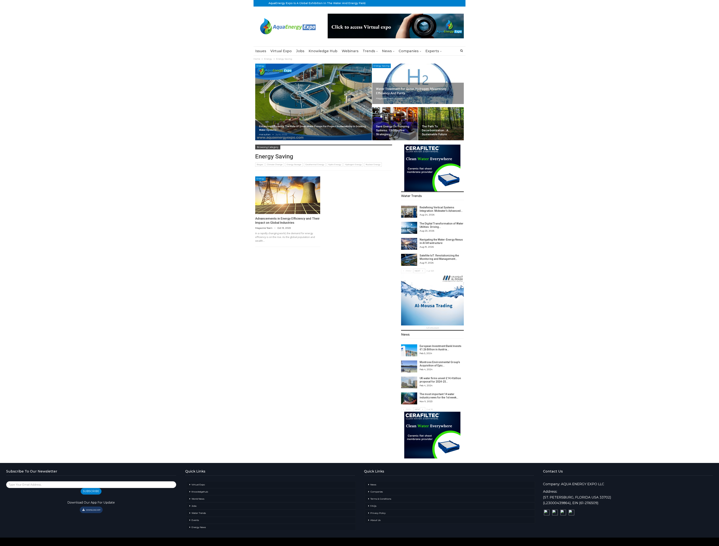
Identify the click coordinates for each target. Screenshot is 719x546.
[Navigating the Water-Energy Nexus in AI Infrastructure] (409, 244)
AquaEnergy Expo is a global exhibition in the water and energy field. (317, 3)
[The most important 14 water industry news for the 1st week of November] (409, 398)
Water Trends (199, 513)
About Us (375, 520)
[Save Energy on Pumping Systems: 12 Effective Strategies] (395, 123)
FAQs (373, 505)
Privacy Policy (378, 513)
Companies (408, 51)
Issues (260, 51)
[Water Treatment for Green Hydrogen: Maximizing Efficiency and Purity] (418, 83)
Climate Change (275, 164)
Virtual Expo (281, 51)
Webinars (350, 51)
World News (198, 498)
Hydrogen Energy (353, 164)
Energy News (199, 527)
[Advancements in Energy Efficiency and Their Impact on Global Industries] (287, 195)
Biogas (260, 164)
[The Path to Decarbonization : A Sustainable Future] (441, 123)
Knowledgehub (200, 491)
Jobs (300, 51)
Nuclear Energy (373, 164)
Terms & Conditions (380, 498)
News (387, 51)
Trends (369, 51)
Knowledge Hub (323, 51)
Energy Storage (294, 164)
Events (195, 520)
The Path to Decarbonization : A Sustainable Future (435, 130)
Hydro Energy (334, 164)
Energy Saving (381, 65)
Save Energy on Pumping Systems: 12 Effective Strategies (392, 130)
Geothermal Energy (314, 164)
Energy (260, 65)
